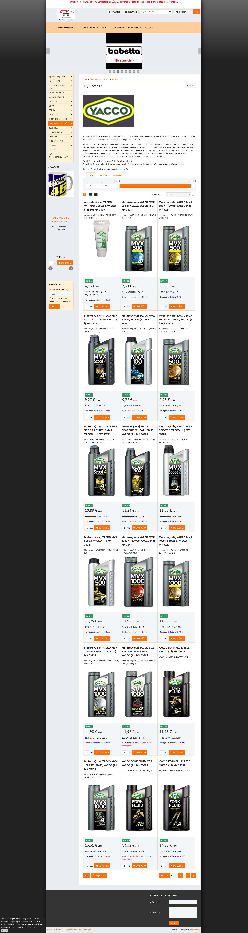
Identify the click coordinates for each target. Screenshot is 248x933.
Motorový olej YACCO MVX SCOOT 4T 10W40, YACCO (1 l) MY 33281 (101, 319)
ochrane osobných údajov (24, 927)
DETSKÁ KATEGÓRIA (57, 92)
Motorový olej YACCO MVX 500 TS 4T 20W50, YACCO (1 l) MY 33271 (175, 319)
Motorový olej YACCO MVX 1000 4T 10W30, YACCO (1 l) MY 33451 (138, 540)
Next (71, 268)
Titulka (51, 27)
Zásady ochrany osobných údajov (77, 929)
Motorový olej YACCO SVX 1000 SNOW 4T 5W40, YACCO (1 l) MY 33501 (138, 651)
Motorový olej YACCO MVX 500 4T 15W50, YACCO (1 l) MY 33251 (138, 205)
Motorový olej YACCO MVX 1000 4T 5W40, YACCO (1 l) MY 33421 (101, 651)
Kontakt (148, 27)
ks (54, 263)
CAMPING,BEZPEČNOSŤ (58, 119)
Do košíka (103, 306)
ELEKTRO (52, 145)
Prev (50, 268)
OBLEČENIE (54, 101)
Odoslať (174, 923)
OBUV (51, 105)
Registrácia (132, 11)
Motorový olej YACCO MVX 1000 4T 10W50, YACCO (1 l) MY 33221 (175, 540)
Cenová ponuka (133, 27)
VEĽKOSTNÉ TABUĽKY (87, 27)
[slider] (117, 186)
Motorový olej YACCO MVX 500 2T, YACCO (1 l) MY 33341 (101, 540)
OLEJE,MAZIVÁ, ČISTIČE (58, 123)
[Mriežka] (85, 196)
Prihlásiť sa (115, 11)
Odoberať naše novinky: (58, 289)
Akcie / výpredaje (59, 76)
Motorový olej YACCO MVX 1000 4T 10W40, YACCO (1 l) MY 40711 (101, 765)
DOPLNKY (53, 136)
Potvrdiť (5, 931)
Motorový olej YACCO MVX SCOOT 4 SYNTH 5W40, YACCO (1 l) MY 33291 (101, 430)
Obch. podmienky (117, 27)
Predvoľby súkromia (54, 929)
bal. (91, 307)
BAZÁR (52, 149)
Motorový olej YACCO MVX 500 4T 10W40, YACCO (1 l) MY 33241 (175, 205)
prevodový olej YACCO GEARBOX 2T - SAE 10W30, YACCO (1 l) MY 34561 (138, 430)
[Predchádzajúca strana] (162, 875)
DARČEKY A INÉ (58, 97)
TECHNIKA (53, 128)
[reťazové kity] (124, 68)
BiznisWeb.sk (195, 929)
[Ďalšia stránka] (193, 875)
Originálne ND (55, 81)
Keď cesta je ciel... (66, 20)
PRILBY (52, 110)
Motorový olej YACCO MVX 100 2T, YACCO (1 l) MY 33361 (138, 319)
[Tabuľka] (96, 196)
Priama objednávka (65, 27)
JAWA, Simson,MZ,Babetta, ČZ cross (58, 157)
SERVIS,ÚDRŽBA (55, 132)
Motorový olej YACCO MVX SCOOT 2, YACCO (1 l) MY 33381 (175, 430)
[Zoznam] (90, 196)
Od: (87, 182)
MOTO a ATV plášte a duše (57, 86)
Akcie (104, 27)
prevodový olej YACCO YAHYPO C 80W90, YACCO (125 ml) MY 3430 (100, 205)
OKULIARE (53, 114)
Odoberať (55, 306)
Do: (102, 182)
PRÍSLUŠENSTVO (56, 141)
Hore (87, 875)
